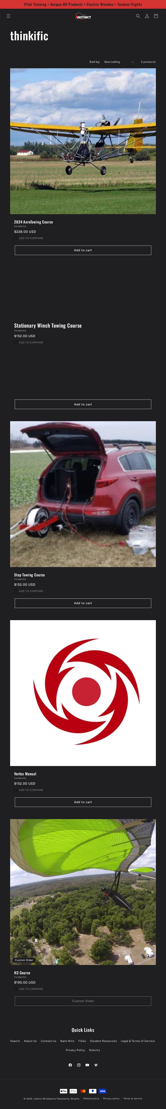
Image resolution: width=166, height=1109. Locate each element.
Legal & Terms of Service (138, 1041)
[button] (8, 16)
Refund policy (91, 1098)
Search (15, 1041)
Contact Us (48, 1041)
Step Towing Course (29, 575)
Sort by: (94, 62)
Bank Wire (67, 1041)
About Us (30, 1041)
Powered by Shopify (68, 1098)
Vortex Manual (25, 773)
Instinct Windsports (45, 1098)
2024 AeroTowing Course (33, 222)
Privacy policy (111, 1098)
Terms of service (133, 1098)
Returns (94, 1050)
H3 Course (22, 972)
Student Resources (103, 1041)
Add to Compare (31, 238)
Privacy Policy (75, 1050)
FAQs (82, 1041)
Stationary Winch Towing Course (48, 325)
